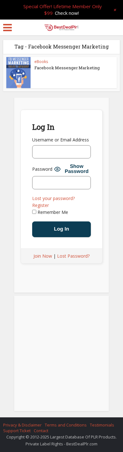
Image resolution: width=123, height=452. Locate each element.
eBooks (41, 61)
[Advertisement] (61, 355)
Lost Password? (73, 256)
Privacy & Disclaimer (22, 425)
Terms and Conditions (66, 425)
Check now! (67, 13)
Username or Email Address (60, 140)
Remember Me (52, 212)
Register (40, 205)
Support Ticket (17, 430)
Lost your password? (53, 198)
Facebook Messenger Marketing (67, 68)
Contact (41, 430)
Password (42, 169)
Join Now (42, 256)
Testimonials (102, 425)
